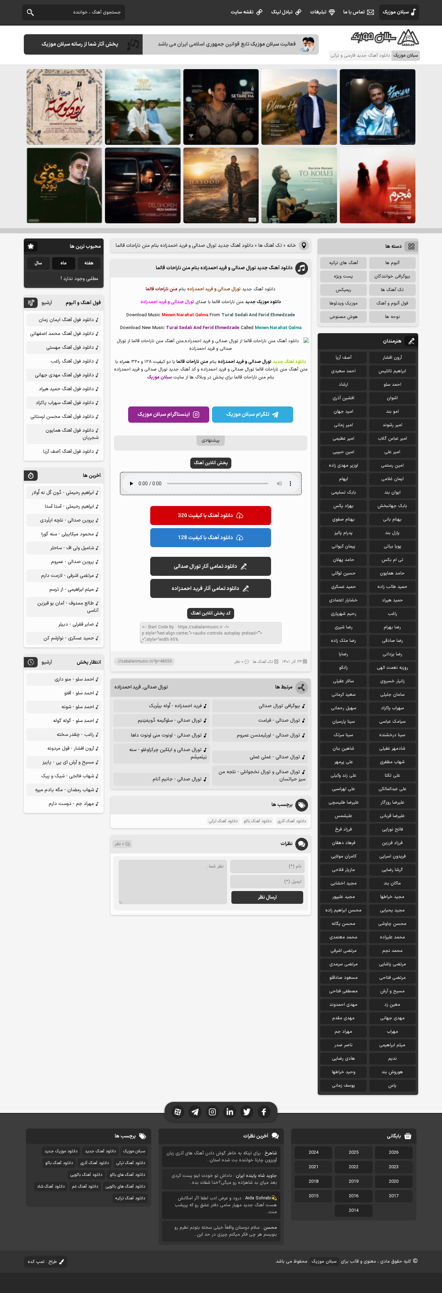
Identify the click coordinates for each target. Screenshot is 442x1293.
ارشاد (343, 384)
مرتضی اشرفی (343, 950)
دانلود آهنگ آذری (292, 821)
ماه (63, 263)
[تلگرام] (195, 1111)
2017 (393, 1196)
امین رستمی (392, 465)
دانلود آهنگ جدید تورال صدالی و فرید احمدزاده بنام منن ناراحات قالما (224, 268)
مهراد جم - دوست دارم (71, 803)
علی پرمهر (343, 762)
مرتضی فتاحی (392, 977)
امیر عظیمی (343, 438)
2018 (313, 1181)
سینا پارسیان (343, 721)
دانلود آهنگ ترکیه (130, 1198)
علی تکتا (392, 775)
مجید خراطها (392, 896)
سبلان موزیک (396, 12)
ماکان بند (392, 883)
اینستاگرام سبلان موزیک (163, 415)
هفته (89, 263)
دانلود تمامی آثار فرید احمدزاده (205, 589)
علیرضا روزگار (392, 802)
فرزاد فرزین (392, 843)
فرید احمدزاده (127, 687)
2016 (353, 1196)
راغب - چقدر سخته (75, 734)
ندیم (392, 1058)
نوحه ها (392, 316)
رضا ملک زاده (343, 640)
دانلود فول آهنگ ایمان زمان (66, 320)
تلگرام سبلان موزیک (247, 415)
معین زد (392, 1004)
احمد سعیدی (343, 371)
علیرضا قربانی (392, 816)
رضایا (343, 654)
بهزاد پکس (343, 506)
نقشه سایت (242, 12)
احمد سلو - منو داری (74, 679)
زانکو (343, 667)
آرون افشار (392, 357)
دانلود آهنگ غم (85, 1186)
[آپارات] (177, 1111)
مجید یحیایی (392, 910)
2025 (353, 1152)
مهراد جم (343, 1031)
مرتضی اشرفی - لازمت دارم (67, 575)
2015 (313, 1196)
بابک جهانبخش (392, 506)
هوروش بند (392, 1072)
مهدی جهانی (392, 1018)
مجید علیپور (343, 896)
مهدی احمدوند (343, 1004)
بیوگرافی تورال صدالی (279, 706)
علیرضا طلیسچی (343, 802)
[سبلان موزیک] (385, 43)
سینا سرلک (343, 735)
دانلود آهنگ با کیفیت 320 (205, 516)
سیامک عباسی (392, 721)
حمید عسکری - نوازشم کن (69, 638)
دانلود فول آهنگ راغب (72, 361)
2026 (393, 1152)
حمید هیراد (392, 600)
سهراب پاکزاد (392, 708)
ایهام (343, 479)
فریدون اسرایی (392, 856)
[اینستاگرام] (212, 1111)
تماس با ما (354, 12)
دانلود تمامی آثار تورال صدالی (205, 567)
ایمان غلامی (392, 479)
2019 (353, 1181)
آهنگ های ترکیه (343, 263)
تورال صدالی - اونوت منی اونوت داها (166, 735)
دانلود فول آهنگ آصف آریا (68, 451)
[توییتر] (246, 1111)
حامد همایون (392, 573)
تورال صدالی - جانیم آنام (177, 779)
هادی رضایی (343, 1058)
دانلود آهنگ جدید (100, 1151)
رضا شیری (344, 627)
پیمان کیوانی (343, 546)
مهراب (392, 1031)
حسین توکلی (344, 573)
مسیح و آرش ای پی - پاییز (68, 762)
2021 (313, 1167)
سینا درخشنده (392, 735)
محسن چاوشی (392, 923)
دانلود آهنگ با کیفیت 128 (205, 538)
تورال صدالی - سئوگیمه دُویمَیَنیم (170, 720)
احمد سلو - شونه (77, 707)
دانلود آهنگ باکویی (86, 1175)
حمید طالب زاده (392, 586)
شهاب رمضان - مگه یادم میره (64, 790)
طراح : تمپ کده (42, 1261)
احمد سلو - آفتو (79, 693)
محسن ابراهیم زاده (343, 910)
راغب (392, 613)
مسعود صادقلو (343, 977)
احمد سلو (392, 384)
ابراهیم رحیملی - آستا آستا (69, 506)
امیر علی (392, 452)
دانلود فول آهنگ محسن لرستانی (62, 416)
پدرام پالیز (343, 533)
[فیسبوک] (264, 1111)
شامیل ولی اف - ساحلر (72, 548)
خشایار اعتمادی (343, 600)
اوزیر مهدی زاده (343, 465)
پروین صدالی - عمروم (72, 561)
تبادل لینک (281, 12)
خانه (291, 245)
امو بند (392, 411)
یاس (392, 1085)
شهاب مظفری (392, 762)
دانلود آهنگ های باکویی (125, 1186)
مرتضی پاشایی (392, 964)
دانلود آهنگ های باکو (127, 1175)
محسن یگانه (343, 923)
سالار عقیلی (343, 681)
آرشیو (46, 303)
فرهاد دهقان (343, 843)
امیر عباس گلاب (392, 438)
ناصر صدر (343, 1045)
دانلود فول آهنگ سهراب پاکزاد (65, 402)
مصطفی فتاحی (343, 991)
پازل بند (392, 533)
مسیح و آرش (392, 991)
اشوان (392, 398)
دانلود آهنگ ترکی (223, 821)
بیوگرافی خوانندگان (392, 276)
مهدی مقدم (343, 1018)
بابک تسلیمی (343, 492)
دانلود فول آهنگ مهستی (70, 347)
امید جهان (343, 411)
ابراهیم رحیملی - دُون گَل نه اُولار (63, 492)
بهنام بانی (392, 519)
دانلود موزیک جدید (61, 1151)
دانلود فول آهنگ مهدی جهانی (64, 375)
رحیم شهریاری (343, 613)
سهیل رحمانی (343, 708)
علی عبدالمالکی (392, 789)
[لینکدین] (229, 1111)
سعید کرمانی (344, 694)
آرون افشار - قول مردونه (70, 748)
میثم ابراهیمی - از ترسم (71, 589)
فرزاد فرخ (343, 829)
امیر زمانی (343, 425)
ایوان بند (392, 492)
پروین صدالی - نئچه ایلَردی (67, 520)
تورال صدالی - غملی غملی (275, 757)
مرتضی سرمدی (343, 964)
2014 (353, 1210)
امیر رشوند (392, 425)
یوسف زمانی (343, 1085)
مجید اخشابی (343, 883)
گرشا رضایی (392, 869)
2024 (313, 1152)
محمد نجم (392, 950)
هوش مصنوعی (343, 316)
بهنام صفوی (343, 519)
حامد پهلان (343, 559)
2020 (393, 1181)
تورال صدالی (155, 687)
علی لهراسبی (343, 789)
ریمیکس (343, 290)
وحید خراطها (343, 1072)
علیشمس (343, 816)
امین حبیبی (343, 452)
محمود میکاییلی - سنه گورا (67, 534)
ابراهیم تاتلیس (392, 371)
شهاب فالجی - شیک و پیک (67, 776)
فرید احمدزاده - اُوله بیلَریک (175, 706)
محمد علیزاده (392, 937)
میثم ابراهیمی (392, 1045)
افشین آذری (343, 398)
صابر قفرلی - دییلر (76, 624)
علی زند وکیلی (343, 775)
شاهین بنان (343, 748)
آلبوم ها (392, 263)
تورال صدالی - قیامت (279, 720)
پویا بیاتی (392, 546)
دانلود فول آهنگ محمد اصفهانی (62, 333)
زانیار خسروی (392, 681)
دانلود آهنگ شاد (51, 1186)
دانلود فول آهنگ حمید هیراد (66, 389)
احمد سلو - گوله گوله (73, 720)
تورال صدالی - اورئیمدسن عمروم (268, 735)
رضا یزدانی (392, 654)
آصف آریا (344, 357)
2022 (353, 1167)
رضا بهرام (392, 627)
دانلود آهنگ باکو (257, 821)
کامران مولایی (343, 856)
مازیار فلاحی (343, 869)
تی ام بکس (392, 559)
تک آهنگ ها (270, 245)
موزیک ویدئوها (343, 303)
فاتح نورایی (392, 829)
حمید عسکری (343, 586)
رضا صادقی (392, 640)
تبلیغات (318, 12)
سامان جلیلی (392, 694)
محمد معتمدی (343, 937)
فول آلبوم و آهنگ (392, 303)
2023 (393, 1167)
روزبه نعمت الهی (392, 667)
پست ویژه (343, 276)
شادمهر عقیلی (392, 748)
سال (38, 263)
